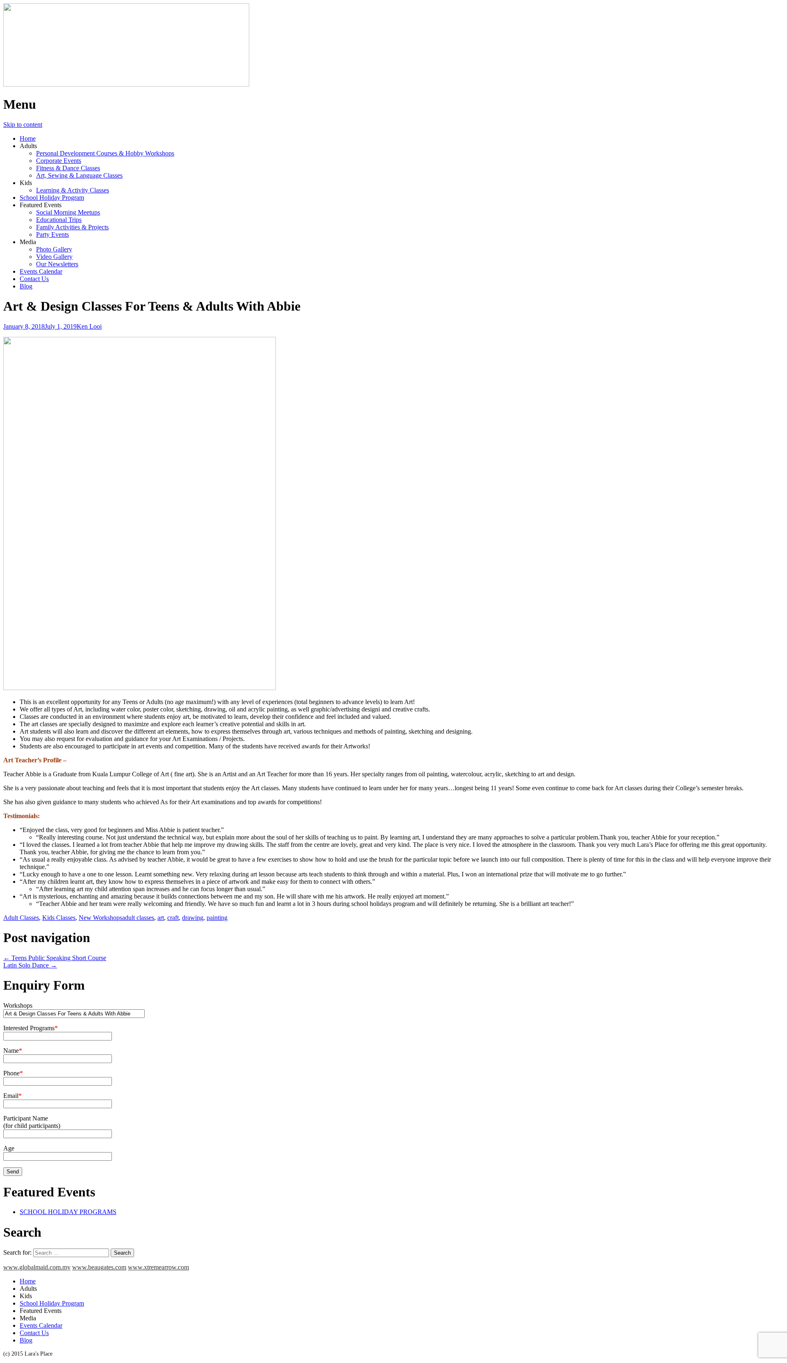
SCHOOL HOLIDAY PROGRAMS (68, 1211)
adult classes (138, 917)
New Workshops (100, 917)
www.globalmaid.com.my (37, 1267)
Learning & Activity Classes (72, 190)
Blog (26, 286)
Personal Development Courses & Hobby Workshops (105, 153)
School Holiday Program (52, 197)
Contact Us (34, 278)
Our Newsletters (57, 264)
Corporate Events (58, 160)
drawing (192, 917)
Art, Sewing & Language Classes (79, 175)
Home (28, 138)
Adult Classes (21, 917)
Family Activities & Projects (72, 227)
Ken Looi (89, 326)
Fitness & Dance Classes (68, 168)
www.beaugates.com (99, 1267)
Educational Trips (59, 219)
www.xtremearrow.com (158, 1267)
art (160, 917)
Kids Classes (58, 917)
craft (173, 917)
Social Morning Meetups (68, 212)
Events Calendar (41, 271)
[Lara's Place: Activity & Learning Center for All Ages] (126, 84)
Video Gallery (54, 256)
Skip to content (22, 124)
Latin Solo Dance (30, 965)
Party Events (52, 234)
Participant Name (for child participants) (31, 1122)
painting (217, 917)
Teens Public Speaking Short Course (54, 957)
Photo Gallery (54, 249)
